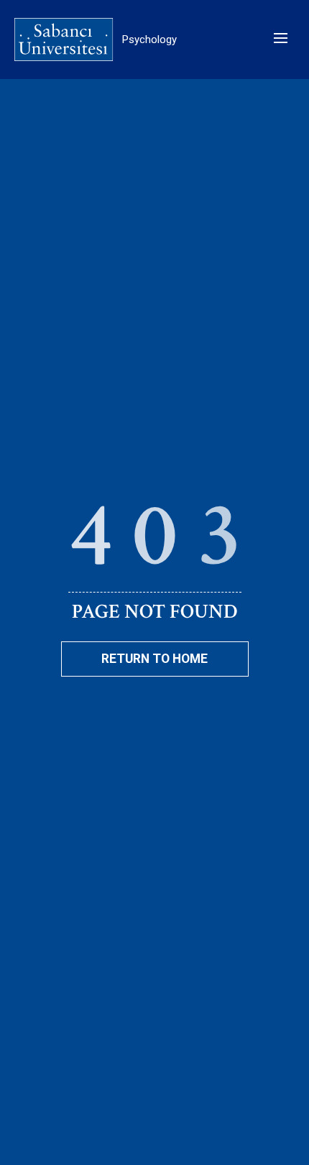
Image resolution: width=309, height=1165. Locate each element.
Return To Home (154, 658)
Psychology (149, 39)
